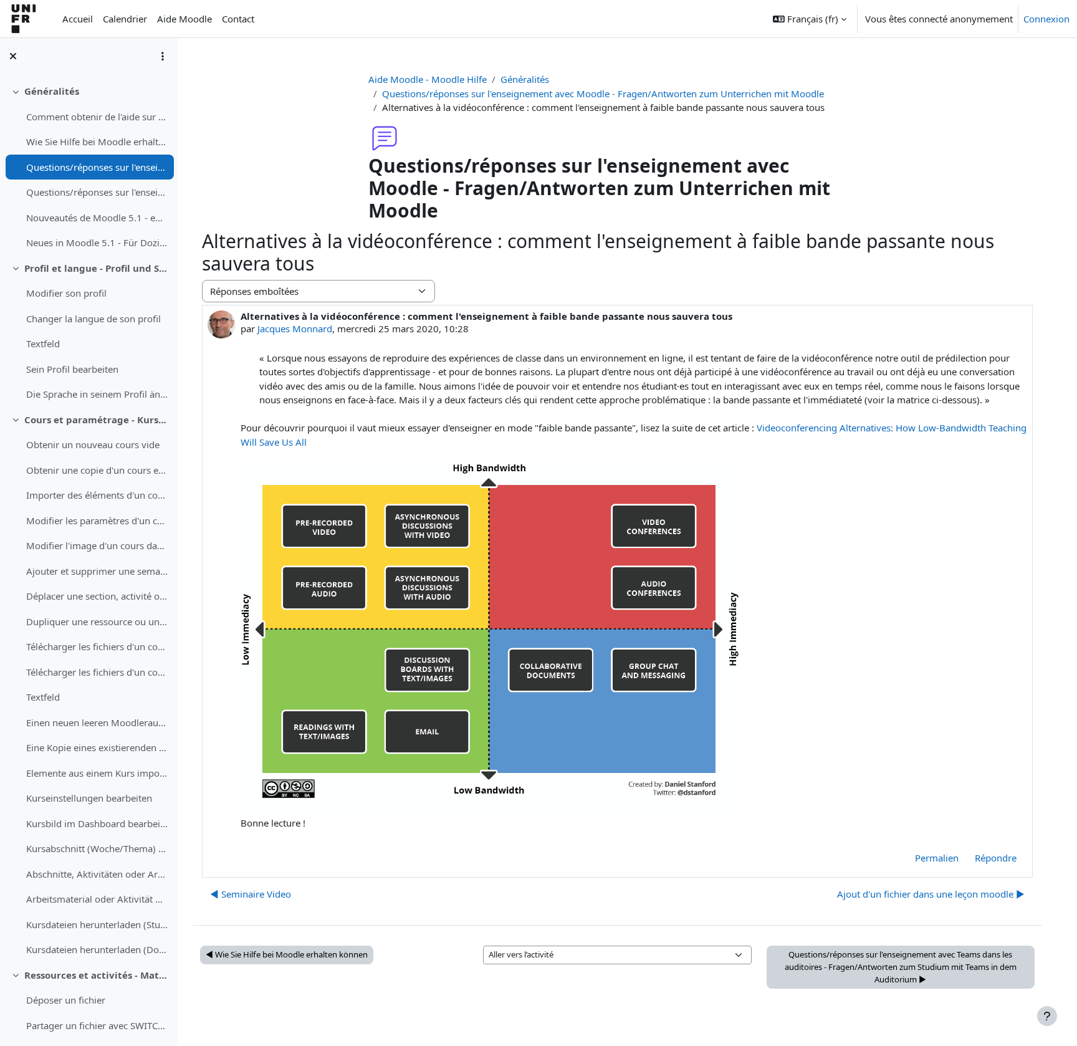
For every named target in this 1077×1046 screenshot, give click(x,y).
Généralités (51, 91)
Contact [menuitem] (238, 18)
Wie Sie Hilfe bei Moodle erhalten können (97, 141)
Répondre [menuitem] (996, 858)
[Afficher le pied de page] (1047, 1016)
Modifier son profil (66, 293)
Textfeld (43, 343)
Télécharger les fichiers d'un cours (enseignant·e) (97, 672)
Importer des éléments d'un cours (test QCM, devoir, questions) (97, 495)
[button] (809, 18)
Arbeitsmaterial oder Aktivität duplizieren (97, 899)
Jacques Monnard (294, 328)
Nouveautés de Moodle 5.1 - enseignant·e (97, 217)
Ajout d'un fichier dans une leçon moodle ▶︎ (931, 894)
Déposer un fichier (65, 1000)
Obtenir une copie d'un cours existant (97, 470)
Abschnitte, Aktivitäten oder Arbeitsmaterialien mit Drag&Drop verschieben (97, 874)
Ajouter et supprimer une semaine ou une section (97, 571)
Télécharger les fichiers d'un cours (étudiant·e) (97, 646)
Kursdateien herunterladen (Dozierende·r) (97, 949)
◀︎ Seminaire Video (250, 894)
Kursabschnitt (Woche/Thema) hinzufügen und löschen (97, 848)
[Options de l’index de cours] (163, 56)
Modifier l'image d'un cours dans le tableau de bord (97, 545)
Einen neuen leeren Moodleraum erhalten (97, 722)
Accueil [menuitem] (77, 18)
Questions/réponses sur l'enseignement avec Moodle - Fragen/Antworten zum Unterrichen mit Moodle (97, 167)
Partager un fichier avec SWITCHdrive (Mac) (97, 1025)
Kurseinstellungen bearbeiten (89, 798)
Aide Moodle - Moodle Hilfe (427, 79)
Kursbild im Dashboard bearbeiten (97, 823)
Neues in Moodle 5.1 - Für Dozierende (97, 242)
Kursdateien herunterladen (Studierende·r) (97, 924)
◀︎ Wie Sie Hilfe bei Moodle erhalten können (287, 954)
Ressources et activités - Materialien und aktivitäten (96, 975)
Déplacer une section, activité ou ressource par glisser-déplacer (97, 596)
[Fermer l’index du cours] (13, 56)
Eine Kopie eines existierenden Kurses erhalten (97, 747)
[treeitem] (88, 167)
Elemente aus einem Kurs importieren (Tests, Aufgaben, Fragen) (97, 773)
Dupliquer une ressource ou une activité (97, 621)
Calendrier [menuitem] (125, 18)
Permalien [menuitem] (937, 858)
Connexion (1046, 18)
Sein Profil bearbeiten (72, 369)
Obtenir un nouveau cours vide (93, 444)
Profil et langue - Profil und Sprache (96, 268)
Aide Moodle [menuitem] (184, 18)
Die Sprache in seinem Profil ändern (97, 394)
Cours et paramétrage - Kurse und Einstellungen (96, 419)
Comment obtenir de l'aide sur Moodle (97, 116)
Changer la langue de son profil (93, 318)
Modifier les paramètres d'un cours (97, 520)
